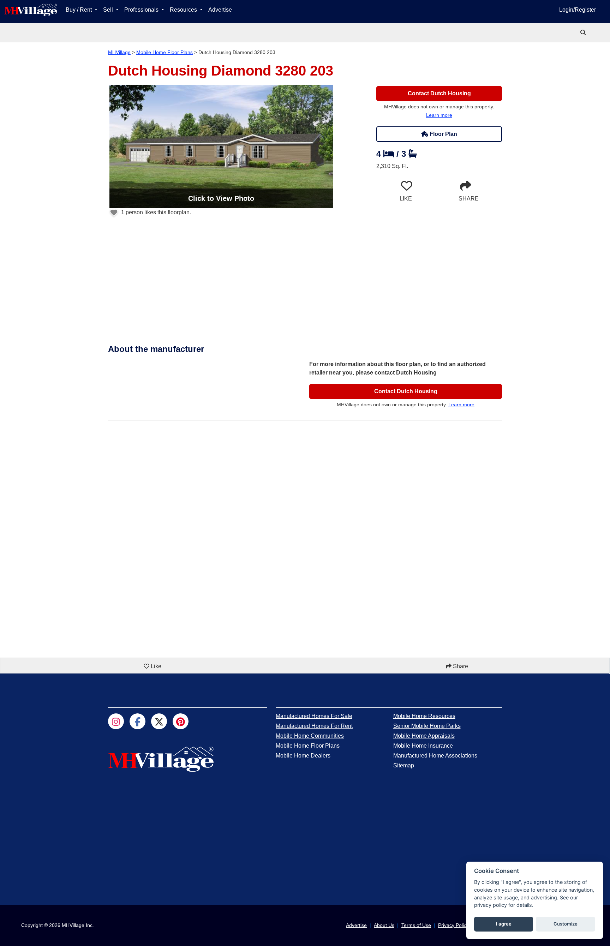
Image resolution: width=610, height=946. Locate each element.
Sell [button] (108, 10)
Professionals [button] (142, 10)
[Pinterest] (181, 721)
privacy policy (490, 905)
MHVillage (119, 52)
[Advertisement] (305, 286)
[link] (584, 32)
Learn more (439, 115)
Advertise (220, 10)
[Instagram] (116, 721)
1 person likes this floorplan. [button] (155, 212)
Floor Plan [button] (442, 134)
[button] (221, 146)
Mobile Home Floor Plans (164, 52)
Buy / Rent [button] (79, 10)
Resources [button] (184, 10)
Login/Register (577, 10)
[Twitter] (159, 721)
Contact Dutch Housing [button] (439, 93)
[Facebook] (137, 721)
